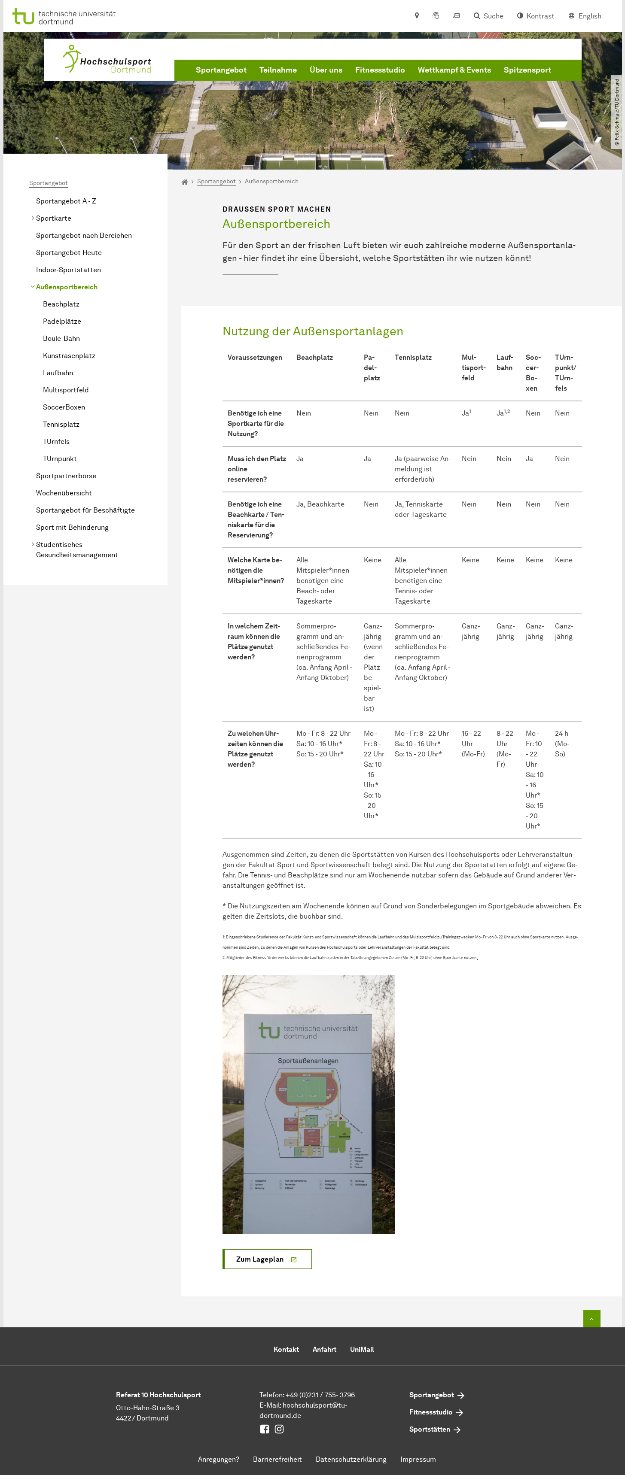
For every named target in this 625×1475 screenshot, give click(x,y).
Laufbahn (58, 373)
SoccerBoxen (64, 407)
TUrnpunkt (60, 459)
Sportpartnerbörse (66, 476)
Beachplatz (61, 304)
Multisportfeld (66, 390)
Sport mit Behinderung (72, 527)
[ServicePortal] (436, 16)
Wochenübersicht (64, 493)
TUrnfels (56, 441)
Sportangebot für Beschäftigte (85, 510)
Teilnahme (278, 70)
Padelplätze (62, 321)
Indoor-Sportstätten (68, 270)
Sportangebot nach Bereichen (84, 235)
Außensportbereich (67, 287)
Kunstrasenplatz (69, 356)
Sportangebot (221, 70)
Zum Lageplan (260, 1259)
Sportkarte (53, 218)
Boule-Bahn (61, 338)
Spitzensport (527, 70)
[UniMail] (456, 16)
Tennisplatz (61, 424)
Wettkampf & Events (454, 70)
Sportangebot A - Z (66, 201)
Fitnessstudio (380, 70)
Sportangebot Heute (69, 253)
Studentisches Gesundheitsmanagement (77, 549)
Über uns (326, 70)
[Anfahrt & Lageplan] (416, 16)
